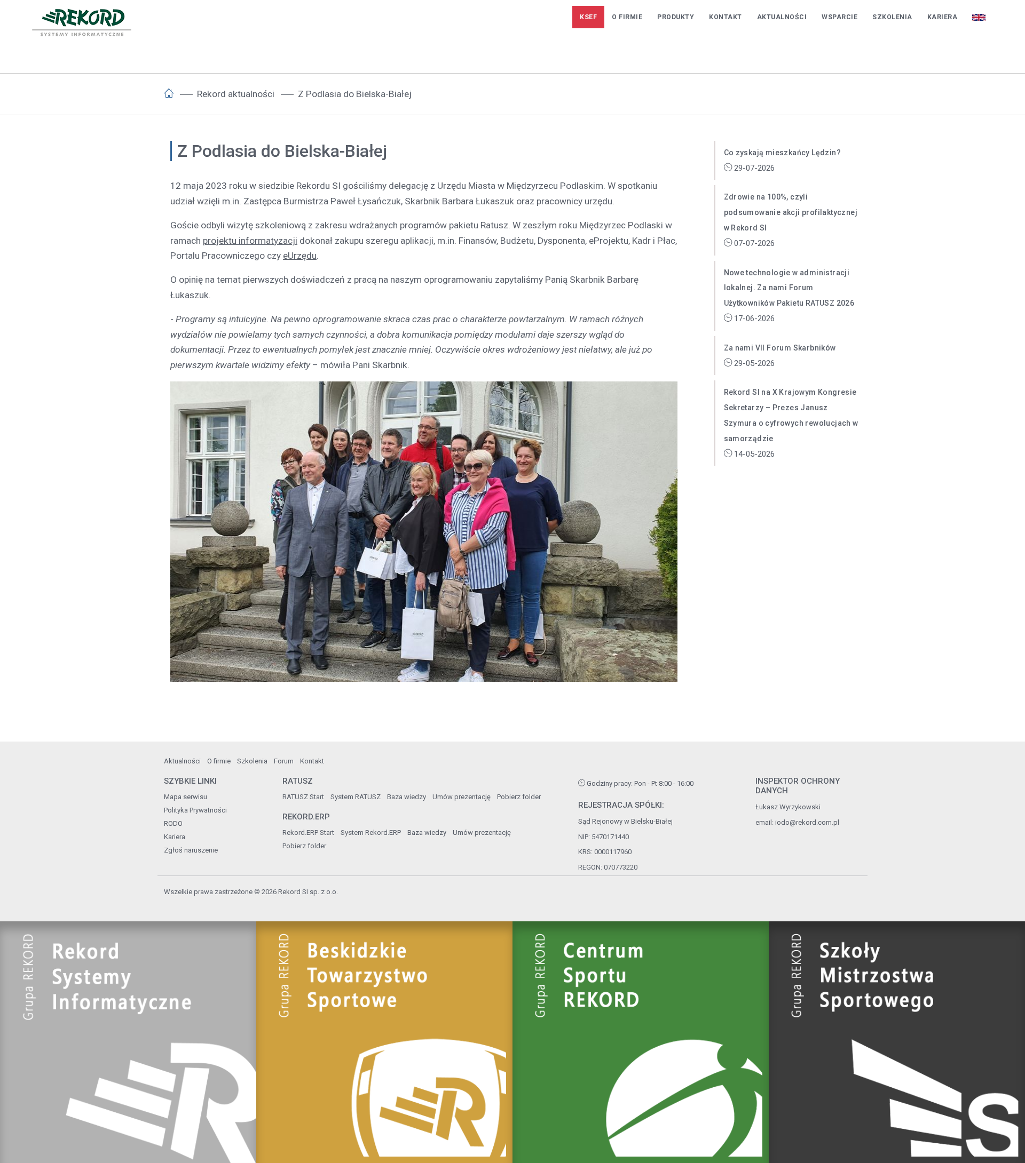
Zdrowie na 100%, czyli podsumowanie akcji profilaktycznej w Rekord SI (791, 212)
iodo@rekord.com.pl (807, 822)
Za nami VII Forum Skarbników (780, 348)
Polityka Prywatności (195, 810)
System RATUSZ (355, 797)
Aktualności (782, 17)
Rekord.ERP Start (308, 833)
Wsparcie (839, 17)
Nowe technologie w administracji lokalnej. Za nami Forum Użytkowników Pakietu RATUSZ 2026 (789, 288)
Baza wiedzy (406, 797)
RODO (173, 823)
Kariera (942, 17)
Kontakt (725, 17)
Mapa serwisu (185, 797)
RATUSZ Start (303, 797)
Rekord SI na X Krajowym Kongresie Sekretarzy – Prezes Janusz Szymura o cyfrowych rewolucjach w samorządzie (791, 415)
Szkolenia (892, 17)
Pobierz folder (519, 797)
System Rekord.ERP (371, 833)
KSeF (588, 17)
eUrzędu (300, 255)
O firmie (627, 17)
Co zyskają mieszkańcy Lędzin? (782, 152)
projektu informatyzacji (250, 240)
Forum (284, 761)
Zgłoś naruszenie (191, 850)
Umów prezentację (461, 797)
